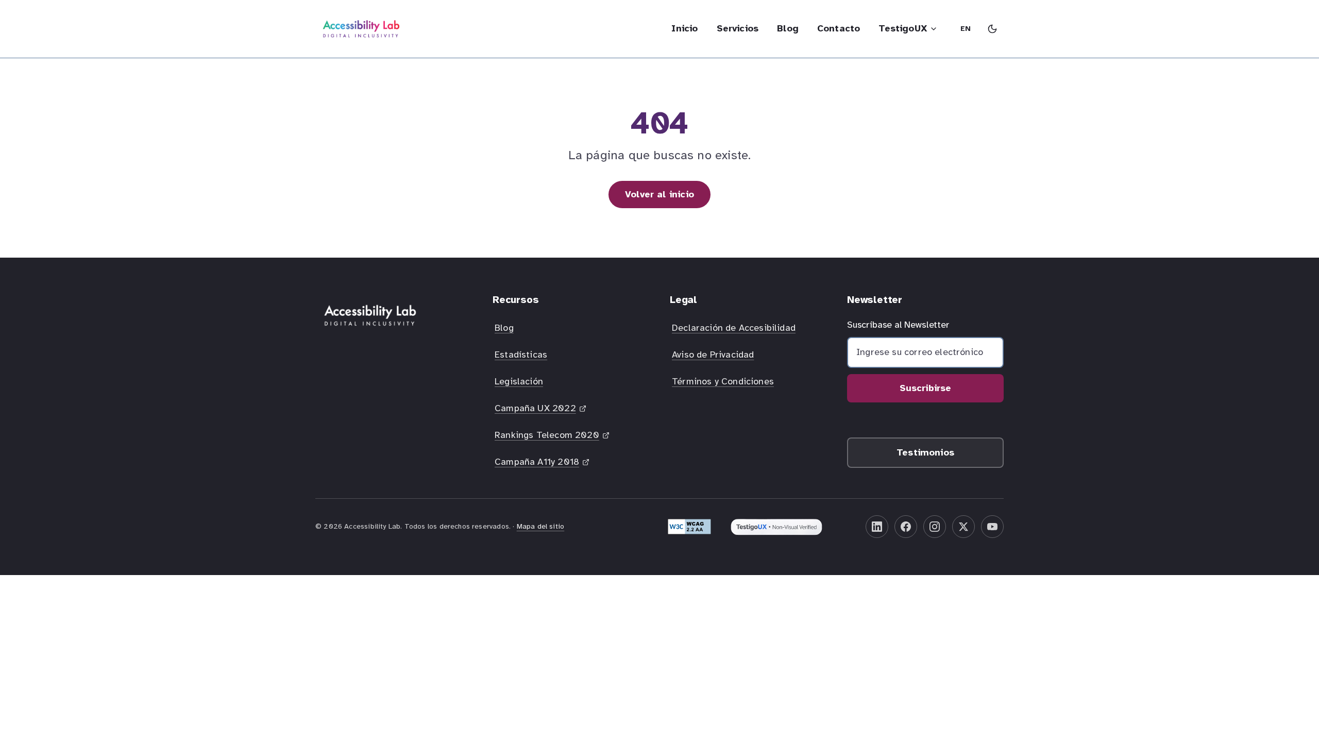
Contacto (838, 28)
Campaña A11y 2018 (542, 465)
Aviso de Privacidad (713, 354)
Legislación (519, 381)
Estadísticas (521, 354)
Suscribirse (926, 388)
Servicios (738, 28)
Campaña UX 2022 (541, 411)
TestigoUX (902, 28)
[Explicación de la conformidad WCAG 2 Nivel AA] (689, 526)
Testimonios (925, 452)
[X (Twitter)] (963, 526)
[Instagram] (934, 526)
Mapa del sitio (541, 526)
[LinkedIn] (877, 526)
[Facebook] (905, 526)
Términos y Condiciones (723, 381)
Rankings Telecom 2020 (546, 438)
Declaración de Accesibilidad (734, 327)
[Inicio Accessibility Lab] (361, 28)
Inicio (684, 28)
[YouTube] (992, 526)
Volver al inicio (659, 194)
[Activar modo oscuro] (992, 29)
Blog (788, 28)
